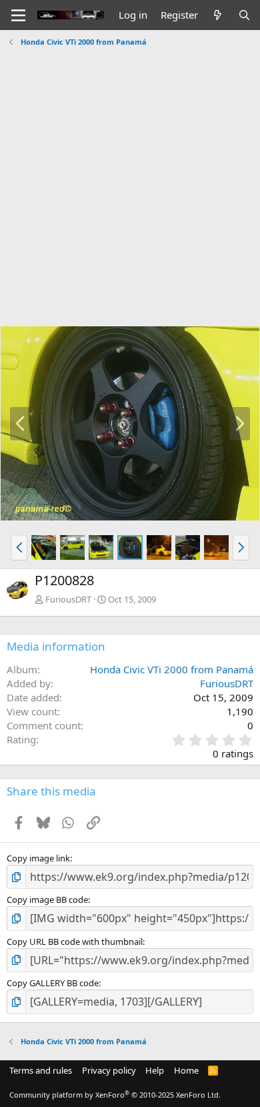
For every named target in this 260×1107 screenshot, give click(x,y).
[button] (19, 548)
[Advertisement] (130, 181)
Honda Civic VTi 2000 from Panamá (171, 669)
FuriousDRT (68, 599)
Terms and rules (40, 1070)
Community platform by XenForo (115, 1095)
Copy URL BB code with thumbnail (75, 942)
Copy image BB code (47, 899)
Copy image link (38, 858)
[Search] (244, 15)
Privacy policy (109, 1070)
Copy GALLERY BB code (53, 983)
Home (186, 1070)
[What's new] (218, 15)
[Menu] (18, 15)
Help (154, 1070)
